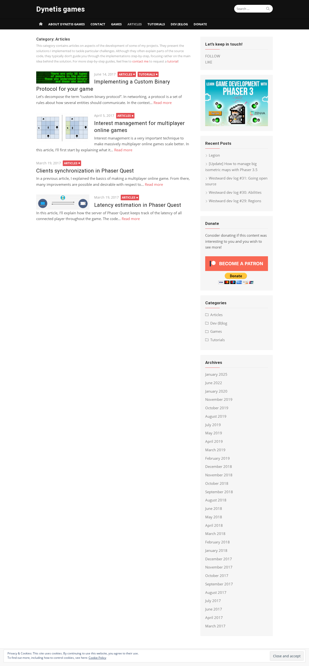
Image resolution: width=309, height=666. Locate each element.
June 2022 (213, 382)
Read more (163, 102)
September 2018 (219, 491)
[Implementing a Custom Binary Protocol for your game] (62, 77)
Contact (98, 24)
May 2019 (213, 432)
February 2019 (217, 458)
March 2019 (215, 449)
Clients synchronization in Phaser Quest (85, 170)
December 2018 (218, 466)
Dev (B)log (179, 24)
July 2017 (213, 600)
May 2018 (213, 516)
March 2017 (215, 626)
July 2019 (213, 424)
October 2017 (216, 575)
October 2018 (216, 483)
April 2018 (214, 525)
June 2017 (213, 609)
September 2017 (219, 584)
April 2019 (214, 441)
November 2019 (218, 399)
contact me (140, 61)
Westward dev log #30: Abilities (235, 192)
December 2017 (218, 558)
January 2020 (216, 391)
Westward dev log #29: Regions (235, 200)
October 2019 (216, 407)
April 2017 (214, 617)
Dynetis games (60, 9)
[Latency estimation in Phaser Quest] (62, 201)
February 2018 (217, 542)
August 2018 (215, 500)
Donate (200, 24)
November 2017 (218, 567)
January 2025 (216, 374)
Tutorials (156, 24)
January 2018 (216, 550)
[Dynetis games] (40, 23)
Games (116, 24)
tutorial (172, 61)
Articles (134, 24)
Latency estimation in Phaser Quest (137, 205)
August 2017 (215, 592)
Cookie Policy (97, 658)
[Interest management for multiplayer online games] (62, 127)
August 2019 (215, 416)
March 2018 (215, 533)
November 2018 (218, 474)
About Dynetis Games (66, 24)
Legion (214, 155)
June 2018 (213, 508)
